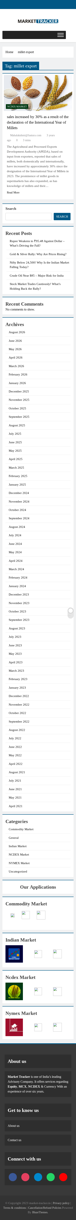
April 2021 (15, 806)
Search (10, 209)
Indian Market (18, 846)
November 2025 (19, 399)
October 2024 (17, 510)
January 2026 (17, 383)
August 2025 (17, 425)
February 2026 (18, 374)
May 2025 (15, 450)
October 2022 (17, 713)
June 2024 (15, 543)
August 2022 (17, 730)
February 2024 (18, 577)
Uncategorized (18, 871)
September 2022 (19, 721)
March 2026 (16, 366)
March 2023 (16, 670)
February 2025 (18, 476)
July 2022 (15, 738)
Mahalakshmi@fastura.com (25, 135)
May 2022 (15, 755)
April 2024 (15, 560)
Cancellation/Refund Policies (45, 1207)
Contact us (14, 1140)
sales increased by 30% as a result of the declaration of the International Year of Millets (38, 122)
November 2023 (19, 603)
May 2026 (15, 349)
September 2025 (19, 416)
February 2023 (18, 679)
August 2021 (17, 772)
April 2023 (15, 662)
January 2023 (17, 687)
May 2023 (15, 653)
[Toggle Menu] (60, 35)
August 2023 (17, 628)
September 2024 (19, 518)
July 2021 (15, 780)
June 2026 (15, 340)
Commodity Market (21, 829)
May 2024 (15, 552)
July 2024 (15, 535)
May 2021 (15, 797)
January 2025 (17, 484)
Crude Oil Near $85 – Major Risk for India (37, 275)
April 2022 (15, 763)
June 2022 (15, 747)
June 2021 (15, 789)
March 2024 (16, 569)
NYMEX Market (19, 863)
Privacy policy (61, 1203)
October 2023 (17, 611)
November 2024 (19, 501)
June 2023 (15, 645)
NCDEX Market (17, 106)
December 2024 (19, 493)
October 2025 (17, 408)
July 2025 (15, 433)
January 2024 (17, 586)
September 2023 (19, 619)
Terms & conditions (15, 1207)
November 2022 (19, 704)
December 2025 (19, 391)
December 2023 (19, 594)
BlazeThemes (39, 1212)
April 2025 (15, 459)
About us (13, 1125)
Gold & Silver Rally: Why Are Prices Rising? (38, 254)
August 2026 (17, 332)
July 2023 (15, 636)
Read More (13, 192)
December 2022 (19, 696)
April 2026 (15, 357)
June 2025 (15, 442)
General (14, 837)
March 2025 (16, 467)
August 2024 (17, 526)
